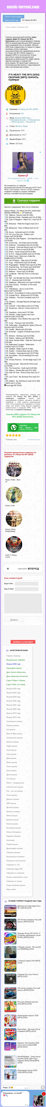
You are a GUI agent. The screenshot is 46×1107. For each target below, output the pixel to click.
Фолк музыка (11, 750)
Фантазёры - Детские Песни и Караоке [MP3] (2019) (28, 1030)
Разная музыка (12, 844)
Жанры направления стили (17, 877)
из (22, 409)
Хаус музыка (11, 754)
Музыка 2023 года (13, 696)
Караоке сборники (13, 836)
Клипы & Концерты (13, 832)
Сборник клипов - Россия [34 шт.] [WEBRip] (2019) (29, 948)
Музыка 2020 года (13, 709)
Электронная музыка (14, 737)
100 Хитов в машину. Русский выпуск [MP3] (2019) (29, 921)
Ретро (25, 126)
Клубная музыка (12, 725)
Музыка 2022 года (13, 701)
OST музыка (11, 803)
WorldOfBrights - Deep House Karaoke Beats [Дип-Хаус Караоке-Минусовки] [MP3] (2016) (28, 1060)
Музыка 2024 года (22, 118)
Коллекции (10, 840)
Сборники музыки (13, 852)
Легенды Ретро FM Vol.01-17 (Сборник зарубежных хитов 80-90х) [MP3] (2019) (29, 935)
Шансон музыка (12, 742)
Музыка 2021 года (13, 705)
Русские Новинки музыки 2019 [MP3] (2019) (27, 1003)
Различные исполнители (15, 860)
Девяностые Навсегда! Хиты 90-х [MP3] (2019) (29, 907)
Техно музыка (11, 795)
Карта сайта (11, 889)
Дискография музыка (14, 848)
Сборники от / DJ (13, 864)
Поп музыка (11, 778)
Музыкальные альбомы (15, 856)
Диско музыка (11, 774)
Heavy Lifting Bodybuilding (10, 530)
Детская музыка (12, 807)
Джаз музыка (11, 758)
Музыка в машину (13, 811)
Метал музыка (18, 122)
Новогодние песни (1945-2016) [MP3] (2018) (27, 1071)
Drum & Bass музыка (14, 733)
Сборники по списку (14, 881)
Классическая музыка (14, 787)
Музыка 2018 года (13, 717)
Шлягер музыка (12, 819)
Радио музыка (11, 746)
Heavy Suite (10, 505)
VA (32, 55)
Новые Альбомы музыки (15, 885)
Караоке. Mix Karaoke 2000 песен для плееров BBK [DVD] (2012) (28, 1045)
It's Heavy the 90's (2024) (28, 109)
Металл (19, 126)
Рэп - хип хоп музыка (14, 791)
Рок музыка (10, 729)
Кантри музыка (12, 823)
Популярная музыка (18, 120)
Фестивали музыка (13, 828)
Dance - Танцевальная (15, 783)
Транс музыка (11, 766)
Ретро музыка (34, 120)
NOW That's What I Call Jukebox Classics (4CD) (23, 188)
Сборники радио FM (14, 869)
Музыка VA (30, 122)
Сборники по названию (15, 873)
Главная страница (13, 655)
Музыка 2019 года (13, 713)
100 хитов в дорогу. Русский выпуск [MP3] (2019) (28, 989)
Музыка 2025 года (13, 688)
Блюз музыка (11, 770)
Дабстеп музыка (12, 799)
